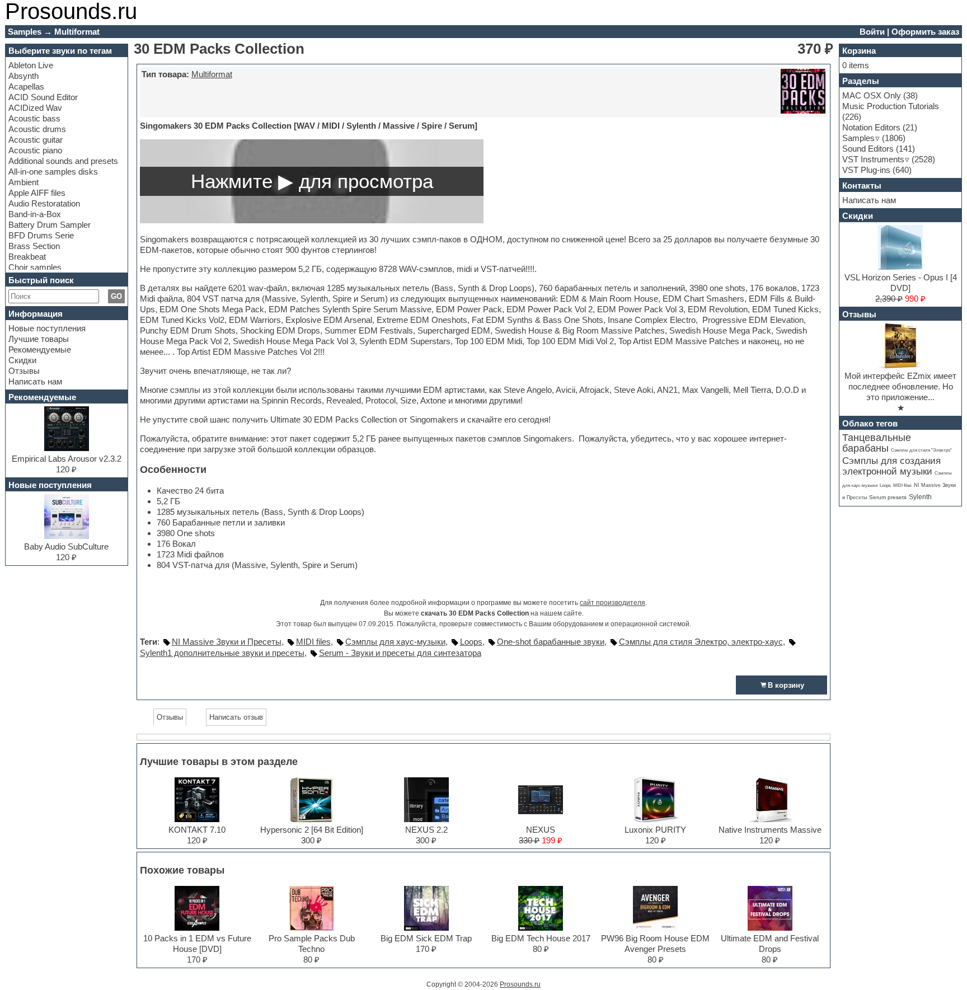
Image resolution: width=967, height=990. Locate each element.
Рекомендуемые (39, 349)
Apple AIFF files (36, 193)
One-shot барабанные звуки (550, 641)
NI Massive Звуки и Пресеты (226, 641)
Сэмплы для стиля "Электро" (921, 450)
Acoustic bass (34, 118)
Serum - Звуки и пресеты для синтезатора (400, 653)
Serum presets (888, 497)
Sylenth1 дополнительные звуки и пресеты (222, 653)
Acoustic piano (35, 150)
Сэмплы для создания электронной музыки (891, 466)
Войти (872, 31)
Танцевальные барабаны (876, 443)
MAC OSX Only (871, 95)
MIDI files (313, 641)
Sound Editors (868, 148)
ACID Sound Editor (43, 97)
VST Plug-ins (866, 170)
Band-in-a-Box (34, 214)
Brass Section (34, 246)
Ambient (23, 182)
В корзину (786, 685)
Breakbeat (27, 256)
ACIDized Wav (35, 107)
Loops (471, 641)
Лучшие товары (38, 339)
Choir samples (35, 267)
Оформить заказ (925, 31)
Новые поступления (47, 328)
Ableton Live (30, 65)
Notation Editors (871, 127)
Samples (858, 138)
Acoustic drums (37, 129)
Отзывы (24, 371)
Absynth (23, 76)
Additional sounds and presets (63, 161)
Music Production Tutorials (890, 106)
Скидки (22, 360)
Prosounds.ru (520, 984)
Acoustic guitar (35, 139)
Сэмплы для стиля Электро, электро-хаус (701, 641)
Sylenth (920, 496)
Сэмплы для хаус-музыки (395, 641)
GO (116, 296)
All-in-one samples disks (53, 171)
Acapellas (26, 86)
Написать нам (35, 381)
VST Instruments (873, 159)
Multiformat (211, 74)
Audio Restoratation (44, 203)
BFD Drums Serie (41, 235)
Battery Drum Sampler (49, 224)
